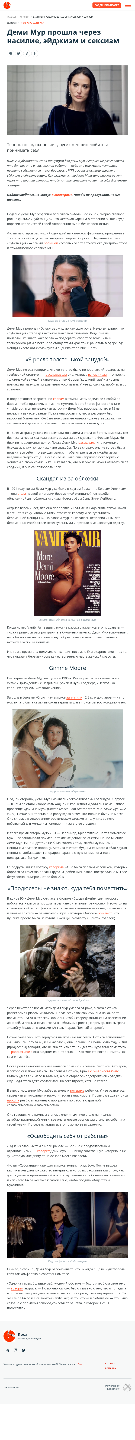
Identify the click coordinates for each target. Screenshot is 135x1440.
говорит (43, 1151)
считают (105, 913)
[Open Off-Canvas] (127, 5)
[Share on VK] (10, 53)
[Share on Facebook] (34, 53)
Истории (24, 16)
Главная (11, 16)
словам (58, 399)
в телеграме (62, 195)
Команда (110, 1368)
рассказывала (56, 374)
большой (51, 243)
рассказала (86, 442)
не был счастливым (103, 1071)
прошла (13, 1100)
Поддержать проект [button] (107, 5)
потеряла (77, 1090)
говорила (56, 867)
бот (80, 1364)
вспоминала (97, 374)
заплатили (74, 697)
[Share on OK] (26, 53)
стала (22, 493)
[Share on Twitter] (18, 53)
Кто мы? (110, 1363)
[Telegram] (8, 1350)
